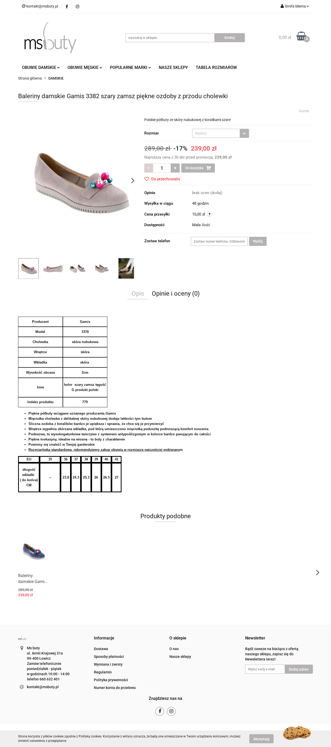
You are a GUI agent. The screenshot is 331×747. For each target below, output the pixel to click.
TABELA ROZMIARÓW (216, 67)
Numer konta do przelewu (115, 688)
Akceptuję (261, 739)
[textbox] (216, 133)
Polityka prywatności (111, 680)
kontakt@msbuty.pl (43, 687)
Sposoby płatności (109, 656)
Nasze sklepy (180, 656)
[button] (104, 638)
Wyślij (258, 241)
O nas (174, 649)
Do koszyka (194, 168)
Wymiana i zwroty (108, 664)
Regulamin (103, 672)
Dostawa (101, 649)
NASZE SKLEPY (173, 67)
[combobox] (220, 133)
